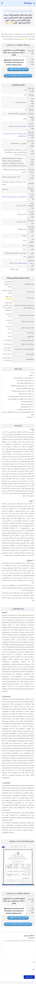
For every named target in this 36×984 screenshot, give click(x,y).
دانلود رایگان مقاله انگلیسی (17, 69)
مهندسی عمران (22, 126)
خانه (30, 11)
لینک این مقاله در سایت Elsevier (17, 263)
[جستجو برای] (34, 4)
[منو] (2, 4)
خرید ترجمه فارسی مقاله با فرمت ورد (17, 76)
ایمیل (33, 969)
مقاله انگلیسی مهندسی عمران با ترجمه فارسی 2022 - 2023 (16, 11)
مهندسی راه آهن (13, 126)
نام (34, 962)
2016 (25, 95)
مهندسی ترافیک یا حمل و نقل (18, 134)
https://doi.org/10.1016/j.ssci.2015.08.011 (14, 197)
